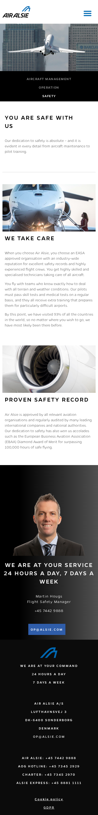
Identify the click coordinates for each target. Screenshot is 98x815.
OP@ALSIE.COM (49, 736)
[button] (87, 13)
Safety (49, 96)
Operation (49, 87)
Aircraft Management (49, 79)
